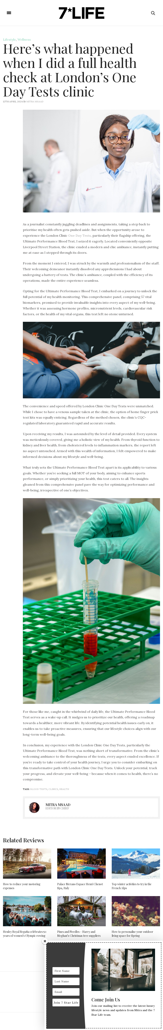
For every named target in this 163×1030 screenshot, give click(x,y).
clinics (53, 789)
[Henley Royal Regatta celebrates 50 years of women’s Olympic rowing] (27, 911)
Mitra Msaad (35, 101)
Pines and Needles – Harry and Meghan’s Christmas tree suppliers (79, 934)
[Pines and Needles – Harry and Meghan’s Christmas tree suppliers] (81, 911)
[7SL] (81, 13)
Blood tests (38, 789)
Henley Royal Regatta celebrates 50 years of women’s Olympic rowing (24, 934)
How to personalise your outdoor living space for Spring (132, 934)
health (64, 789)
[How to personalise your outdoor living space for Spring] (136, 911)
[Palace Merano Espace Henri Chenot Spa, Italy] (81, 863)
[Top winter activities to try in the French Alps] (136, 863)
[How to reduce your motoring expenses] (27, 863)
